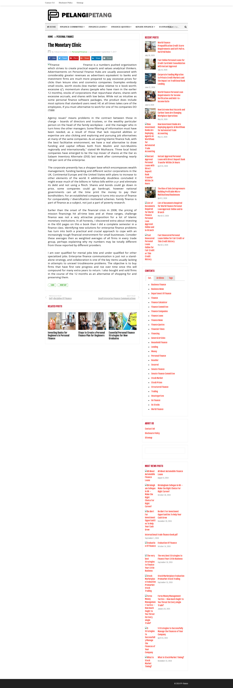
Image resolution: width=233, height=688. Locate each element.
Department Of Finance (161, 293)
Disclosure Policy (66, 3)
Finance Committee (71, 27)
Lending (154, 347)
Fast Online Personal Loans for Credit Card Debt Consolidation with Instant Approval (171, 63)
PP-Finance (184, 683)
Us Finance (165, 27)
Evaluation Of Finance (167, 543)
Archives (160, 278)
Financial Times (158, 329)
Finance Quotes (120, 27)
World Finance (157, 409)
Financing (155, 333)
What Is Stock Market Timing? (171, 657)
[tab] (150, 278)
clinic (52, 285)
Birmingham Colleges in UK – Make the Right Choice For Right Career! (170, 488)
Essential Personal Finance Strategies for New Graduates (122, 335)
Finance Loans (97, 27)
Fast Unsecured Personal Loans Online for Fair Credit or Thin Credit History (171, 238)
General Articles (158, 338)
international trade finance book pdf (161, 534)
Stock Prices (156, 382)
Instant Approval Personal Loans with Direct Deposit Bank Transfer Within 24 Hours (171, 159)
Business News (157, 289)
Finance (154, 298)
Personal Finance (65, 36)
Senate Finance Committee (163, 373)
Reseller (155, 360)
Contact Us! (50, 3)
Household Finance (159, 342)
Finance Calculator (159, 302)
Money (154, 351)
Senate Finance (144, 27)
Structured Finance (159, 387)
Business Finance (158, 284)
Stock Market (157, 378)
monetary (63, 285)
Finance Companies (159, 311)
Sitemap (80, 3)
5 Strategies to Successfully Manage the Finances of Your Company (170, 631)
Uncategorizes (157, 396)
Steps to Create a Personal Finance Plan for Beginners (91, 334)
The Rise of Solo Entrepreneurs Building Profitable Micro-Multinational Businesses (171, 191)
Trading (154, 391)
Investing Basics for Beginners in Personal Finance (58, 335)
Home (52, 27)
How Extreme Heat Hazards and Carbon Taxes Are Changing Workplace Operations (171, 112)
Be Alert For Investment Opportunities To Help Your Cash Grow (169, 514)
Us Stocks (155, 404)
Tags (171, 278)
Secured (155, 364)
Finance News (157, 320)
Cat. (150, 278)
